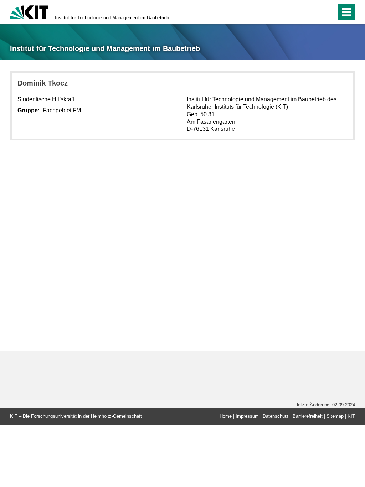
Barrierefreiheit (308, 416)
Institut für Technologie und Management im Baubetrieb (112, 17)
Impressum (247, 416)
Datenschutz (276, 416)
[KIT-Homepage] (29, 12)
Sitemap (335, 416)
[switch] (328, 12)
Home (226, 416)
